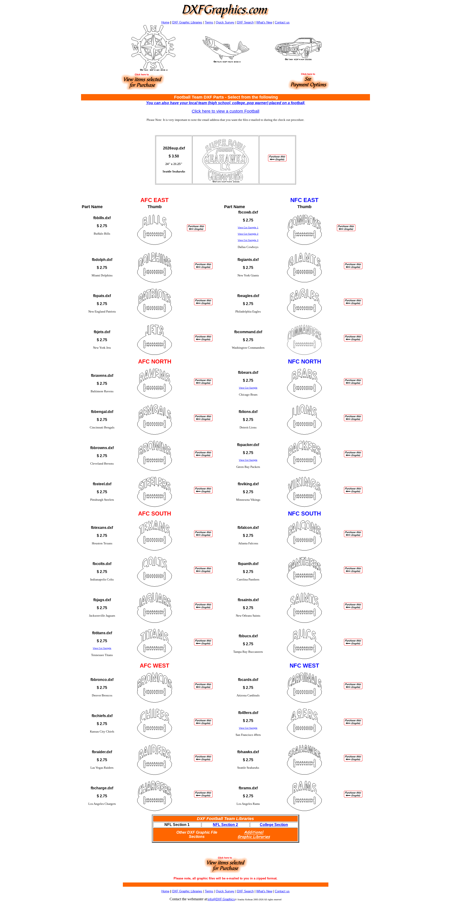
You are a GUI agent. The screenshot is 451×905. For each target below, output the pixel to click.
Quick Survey (225, 22)
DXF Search (245, 22)
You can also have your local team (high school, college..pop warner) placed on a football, (225, 103)
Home (165, 22)
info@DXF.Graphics (221, 899)
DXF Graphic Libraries (187, 22)
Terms (209, 22)
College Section (274, 825)
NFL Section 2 (225, 825)
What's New (264, 22)
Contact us (282, 22)
